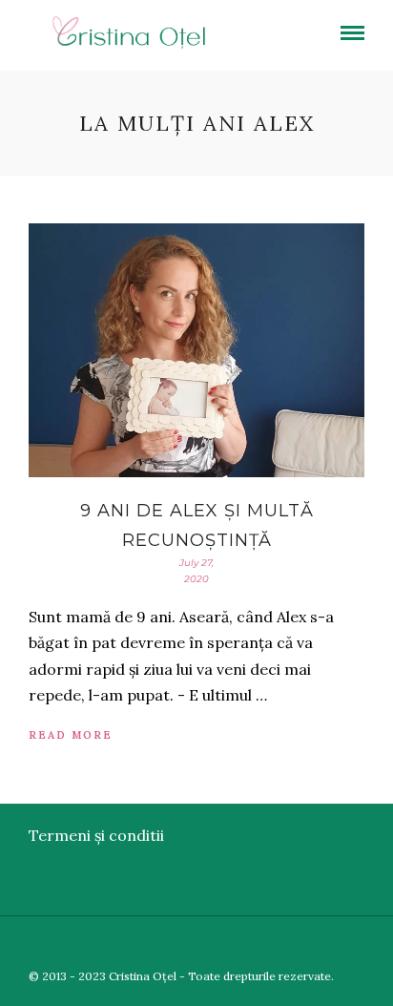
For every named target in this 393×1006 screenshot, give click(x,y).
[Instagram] (380, 944)
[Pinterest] (353, 944)
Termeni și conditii (96, 835)
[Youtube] (325, 944)
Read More (71, 735)
